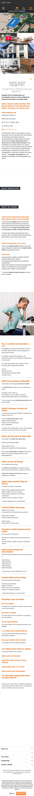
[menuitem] (3, 8)
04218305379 (8, 129)
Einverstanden (21, 793)
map (15, 129)
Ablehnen (11, 793)
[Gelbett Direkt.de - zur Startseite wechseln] (8, 2)
